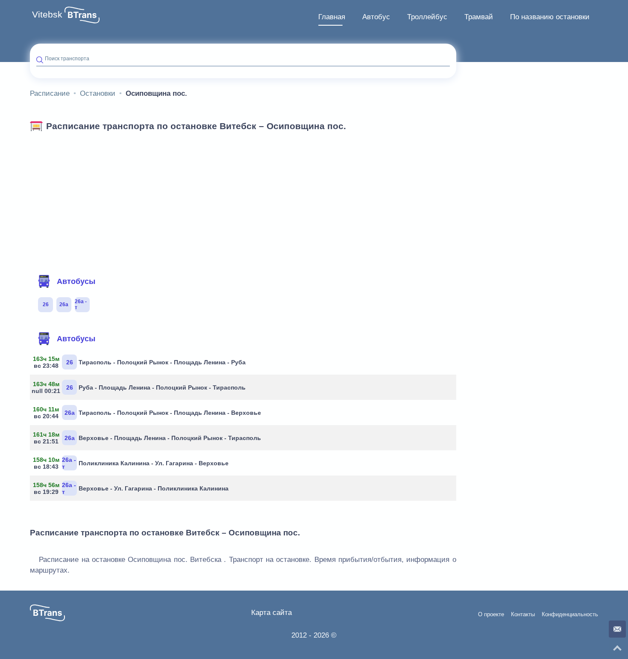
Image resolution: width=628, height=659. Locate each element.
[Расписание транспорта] (82, 15)
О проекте (491, 615)
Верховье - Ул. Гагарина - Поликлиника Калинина (132, 488)
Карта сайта (271, 613)
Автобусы (76, 281)
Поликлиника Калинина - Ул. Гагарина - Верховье (132, 463)
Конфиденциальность (570, 615)
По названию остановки (550, 17)
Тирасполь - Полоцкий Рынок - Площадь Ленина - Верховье (148, 413)
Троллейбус (427, 17)
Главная (331, 17)
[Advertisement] (243, 200)
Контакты (523, 615)
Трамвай (478, 17)
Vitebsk (47, 14)
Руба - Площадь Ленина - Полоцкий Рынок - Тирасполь (141, 387)
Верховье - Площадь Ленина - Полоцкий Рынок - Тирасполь (148, 438)
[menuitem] (332, 17)
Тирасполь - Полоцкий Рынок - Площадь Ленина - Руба (141, 362)
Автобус (376, 17)
